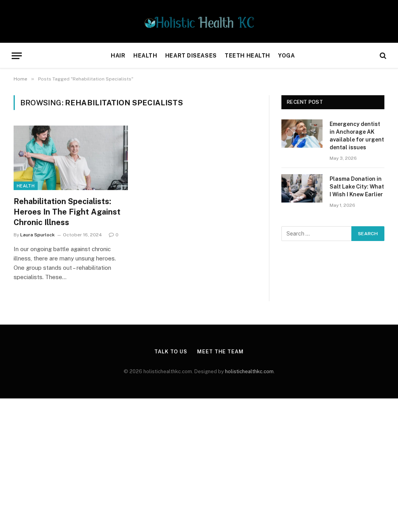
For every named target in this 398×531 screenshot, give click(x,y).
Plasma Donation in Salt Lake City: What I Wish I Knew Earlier (357, 186)
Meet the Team (220, 352)
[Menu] (17, 56)
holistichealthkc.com (249, 371)
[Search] (382, 56)
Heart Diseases (191, 55)
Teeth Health (247, 55)
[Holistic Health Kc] (199, 21)
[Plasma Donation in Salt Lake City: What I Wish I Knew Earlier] (302, 188)
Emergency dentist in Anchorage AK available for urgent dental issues (357, 135)
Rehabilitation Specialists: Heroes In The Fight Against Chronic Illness (67, 212)
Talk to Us (170, 352)
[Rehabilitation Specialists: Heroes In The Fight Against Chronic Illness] (71, 158)
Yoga (286, 55)
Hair (118, 55)
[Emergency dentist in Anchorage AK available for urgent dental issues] (302, 133)
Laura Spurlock (37, 235)
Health (145, 55)
